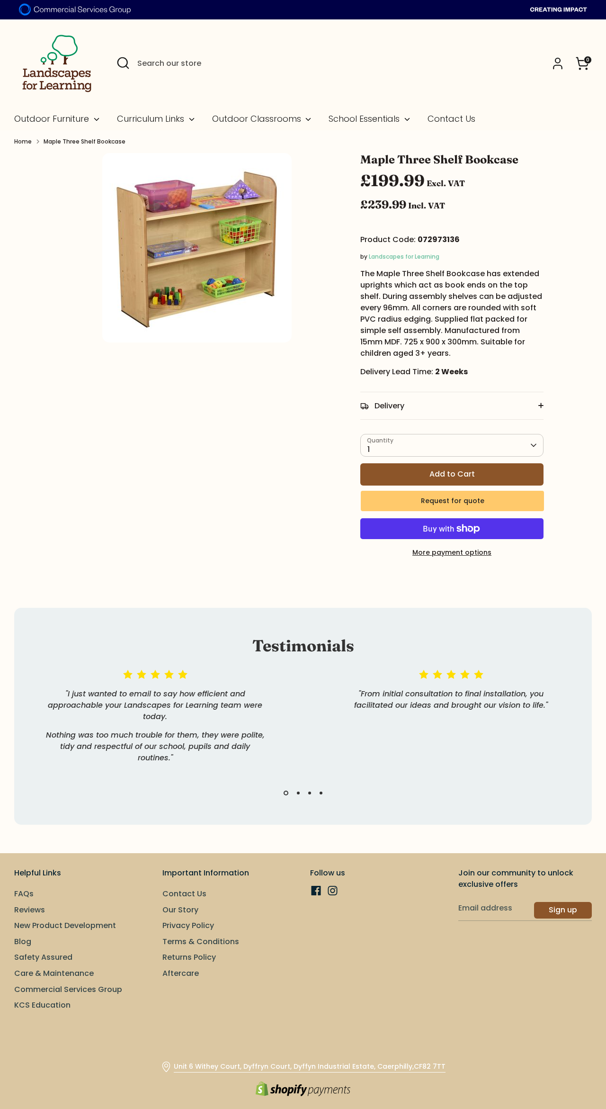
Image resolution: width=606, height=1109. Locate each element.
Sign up (563, 909)
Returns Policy (189, 957)
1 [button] (286, 793)
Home (23, 141)
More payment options (451, 552)
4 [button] (321, 793)
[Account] (557, 63)
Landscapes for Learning (404, 256)
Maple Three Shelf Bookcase (84, 141)
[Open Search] (123, 63)
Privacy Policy (188, 925)
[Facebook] (316, 890)
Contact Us (451, 119)
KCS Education (42, 1005)
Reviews (29, 909)
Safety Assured (43, 957)
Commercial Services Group (68, 989)
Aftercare (180, 973)
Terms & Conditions (200, 941)
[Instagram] (333, 890)
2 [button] (298, 793)
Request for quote (452, 500)
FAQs (24, 893)
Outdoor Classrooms (257, 119)
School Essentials (365, 119)
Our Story (180, 909)
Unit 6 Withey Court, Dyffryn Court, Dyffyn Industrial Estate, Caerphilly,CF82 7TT (310, 1066)
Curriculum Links (152, 119)
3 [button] (309, 793)
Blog (22, 941)
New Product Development (65, 925)
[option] (148, 727)
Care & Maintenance (54, 973)
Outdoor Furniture (52, 119)
